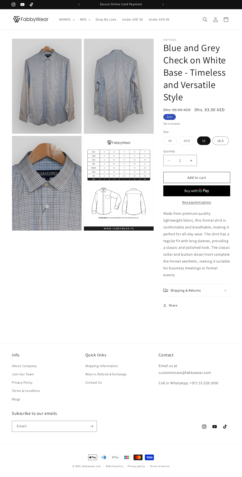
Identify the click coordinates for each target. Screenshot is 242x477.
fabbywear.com (91, 466)
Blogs (16, 399)
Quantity (169, 151)
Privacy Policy (22, 382)
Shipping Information (101, 366)
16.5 (220, 141)
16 (204, 141)
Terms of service (160, 466)
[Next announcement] (163, 4)
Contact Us (93, 382)
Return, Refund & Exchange (106, 374)
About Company (24, 366)
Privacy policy (136, 466)
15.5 (189, 141)
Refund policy (114, 466)
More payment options (196, 202)
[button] (66, 19)
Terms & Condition (26, 391)
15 (172, 141)
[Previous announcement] (79, 4)
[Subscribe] (91, 426)
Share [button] (173, 305)
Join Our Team (23, 374)
